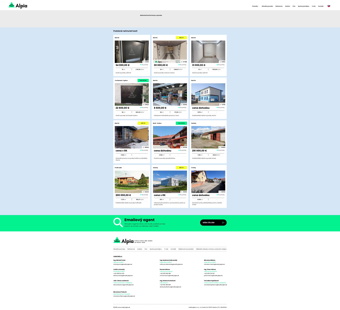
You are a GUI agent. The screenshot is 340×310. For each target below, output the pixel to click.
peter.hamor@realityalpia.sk (213, 275)
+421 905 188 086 (165, 273)
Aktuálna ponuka (267, 6)
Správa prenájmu (303, 6)
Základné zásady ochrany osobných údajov (211, 249)
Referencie (279, 6)
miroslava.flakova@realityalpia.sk (124, 296)
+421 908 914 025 (118, 273)
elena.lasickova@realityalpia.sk (123, 285)
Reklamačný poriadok (185, 249)
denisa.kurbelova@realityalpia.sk (170, 287)
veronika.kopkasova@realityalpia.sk (215, 285)
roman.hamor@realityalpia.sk (169, 275)
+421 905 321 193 (209, 273)
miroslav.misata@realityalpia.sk (214, 264)
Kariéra (287, 6)
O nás (314, 6)
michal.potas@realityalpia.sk (122, 264)
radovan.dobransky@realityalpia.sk (171, 264)
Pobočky (255, 6)
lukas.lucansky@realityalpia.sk (123, 275)
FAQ (294, 6)
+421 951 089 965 (165, 285)
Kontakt (321, 6)
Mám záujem (208, 222)
